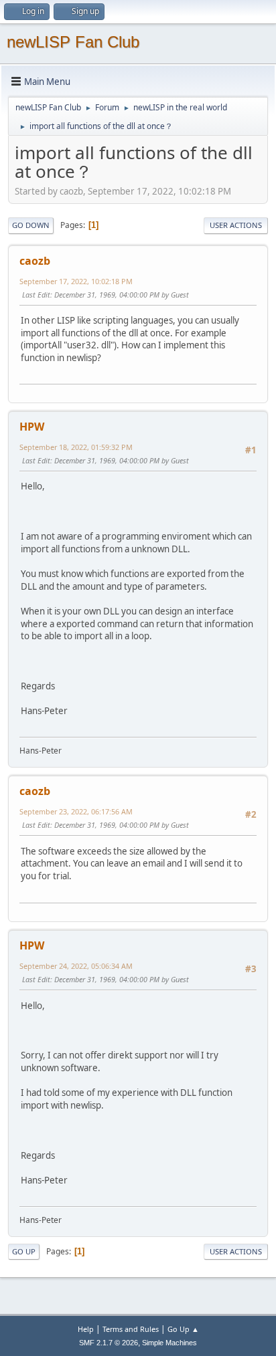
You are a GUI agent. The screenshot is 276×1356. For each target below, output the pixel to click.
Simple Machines (169, 1343)
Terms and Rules (130, 1329)
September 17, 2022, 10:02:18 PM (76, 281)
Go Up (24, 1251)
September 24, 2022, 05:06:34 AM (76, 966)
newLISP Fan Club (73, 42)
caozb (34, 260)
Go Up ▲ (183, 1329)
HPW (31, 426)
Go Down (31, 225)
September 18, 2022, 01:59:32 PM (76, 447)
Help (86, 1329)
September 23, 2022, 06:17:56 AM (76, 811)
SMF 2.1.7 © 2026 (108, 1343)
